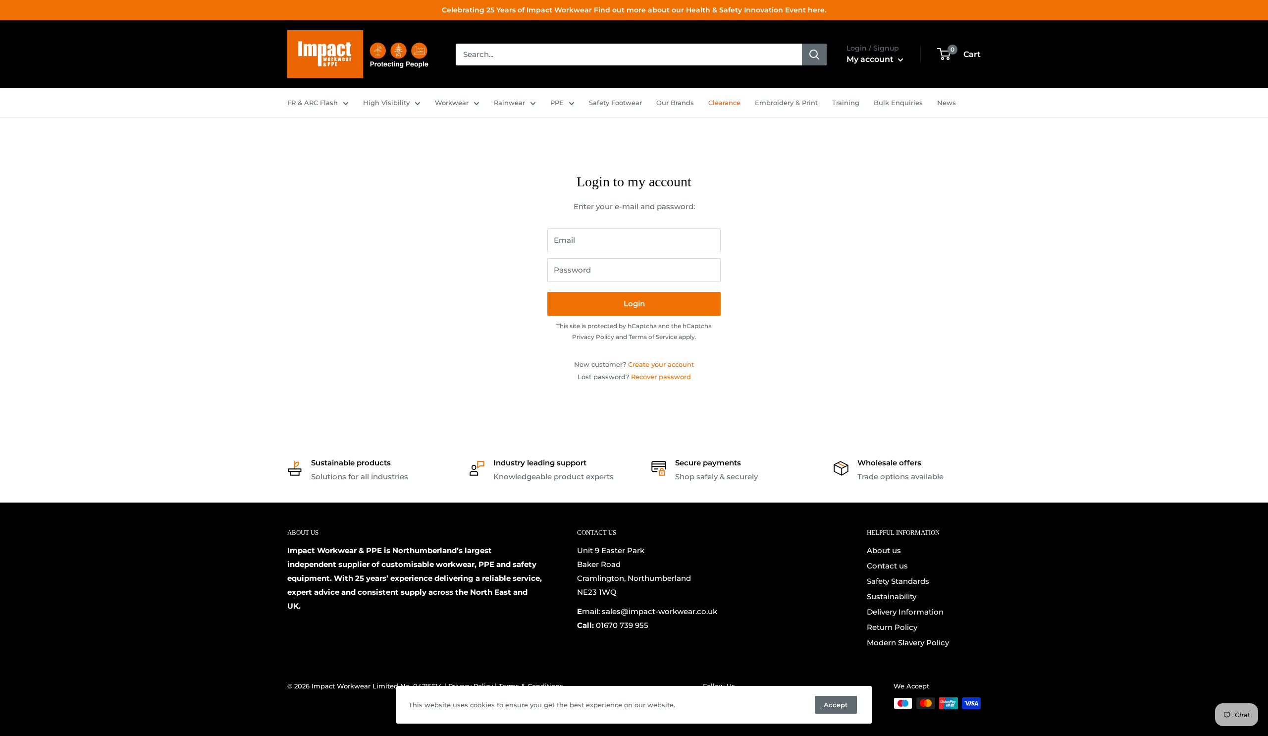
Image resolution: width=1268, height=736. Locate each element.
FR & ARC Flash (312, 103)
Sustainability (891, 596)
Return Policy (892, 627)
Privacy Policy (593, 336)
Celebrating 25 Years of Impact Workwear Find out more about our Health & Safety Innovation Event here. (634, 9)
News (946, 103)
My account (871, 59)
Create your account (661, 364)
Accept (836, 705)
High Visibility (386, 103)
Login (634, 303)
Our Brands (675, 103)
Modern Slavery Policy (908, 642)
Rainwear (509, 103)
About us (884, 550)
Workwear (452, 103)
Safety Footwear (615, 103)
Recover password (661, 377)
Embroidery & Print (786, 103)
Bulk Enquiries (898, 103)
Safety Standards (898, 581)
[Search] (814, 54)
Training (845, 103)
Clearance (724, 103)
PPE (557, 103)
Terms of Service (653, 336)
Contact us (887, 565)
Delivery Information (905, 612)
